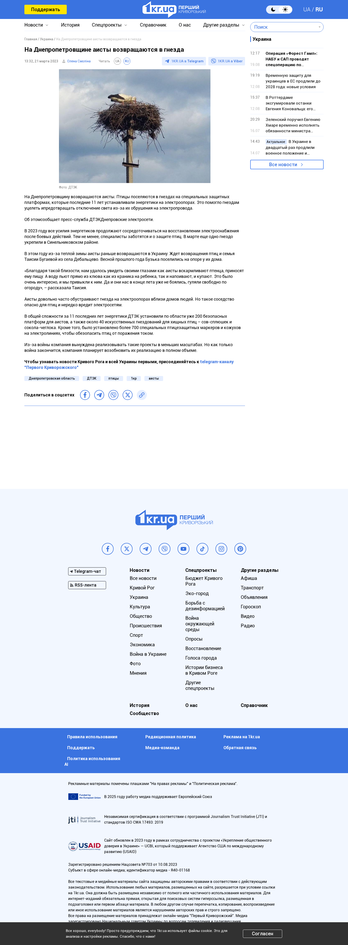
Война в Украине (148, 654)
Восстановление (203, 648)
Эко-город (197, 593)
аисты (154, 378)
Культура (140, 607)
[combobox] (283, 27)
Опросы (194, 639)
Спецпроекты (107, 25)
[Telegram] (99, 395)
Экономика (142, 644)
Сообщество (144, 713)
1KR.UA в (187, 61)
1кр (134, 378)
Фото (135, 663)
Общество (141, 616)
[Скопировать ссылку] (142, 395)
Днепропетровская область (52, 378)
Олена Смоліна (79, 61)
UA (307, 9)
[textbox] (283, 27)
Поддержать (45, 9)
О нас (185, 25)
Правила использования (92, 736)
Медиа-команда (162, 747)
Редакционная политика (170, 736)
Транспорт (252, 588)
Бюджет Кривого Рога (204, 581)
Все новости (283, 164)
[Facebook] (85, 395)
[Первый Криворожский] (174, 9)
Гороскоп (251, 607)
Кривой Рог (142, 588)
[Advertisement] (134, 444)
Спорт (136, 635)
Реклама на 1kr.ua (241, 736)
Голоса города (201, 658)
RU (319, 9)
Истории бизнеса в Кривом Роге (204, 670)
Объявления (254, 597)
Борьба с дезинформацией (205, 605)
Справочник (153, 25)
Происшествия (146, 625)
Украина (139, 597)
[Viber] (113, 395)
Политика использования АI (92, 761)
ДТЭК (91, 378)
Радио (248, 625)
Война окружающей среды (199, 623)
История (70, 25)
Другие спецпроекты (199, 685)
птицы (113, 378)
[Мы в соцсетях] (108, 549)
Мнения (138, 673)
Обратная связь (240, 747)
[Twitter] (128, 395)
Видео (247, 616)
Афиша (249, 578)
